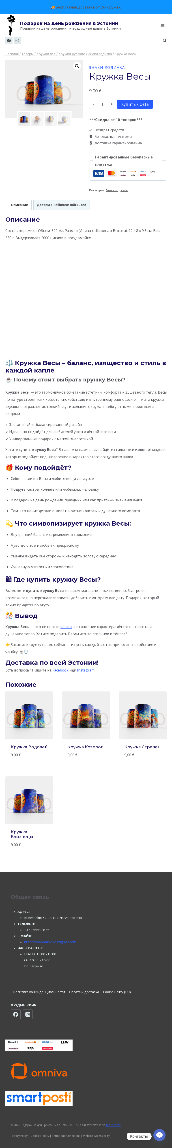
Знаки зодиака (107, 67)
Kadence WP (113, 1125)
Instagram (86, 670)
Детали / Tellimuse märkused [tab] (61, 205)
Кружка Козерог (85, 747)
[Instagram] (17, 40)
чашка (66, 626)
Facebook (60, 670)
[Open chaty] (159, 1134)
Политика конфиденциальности (39, 992)
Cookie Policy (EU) (117, 992)
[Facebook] (9, 40)
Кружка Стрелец (142, 747)
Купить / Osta (135, 104)
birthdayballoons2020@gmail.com (50, 942)
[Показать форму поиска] (162, 41)
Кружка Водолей (29, 747)
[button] (77, 66)
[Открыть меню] (162, 25)
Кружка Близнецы (22, 834)
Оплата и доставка (84, 992)
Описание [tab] (19, 205)
